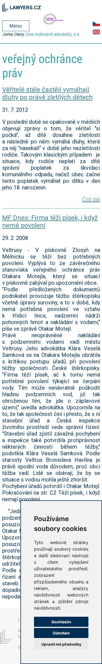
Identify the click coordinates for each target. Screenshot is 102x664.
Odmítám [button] (61, 633)
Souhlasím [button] (61, 621)
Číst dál (91, 199)
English (96, 32)
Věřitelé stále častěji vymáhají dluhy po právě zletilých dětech (47, 93)
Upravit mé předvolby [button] (61, 644)
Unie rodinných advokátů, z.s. (52, 34)
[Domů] (5, 6)
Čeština (96, 23)
